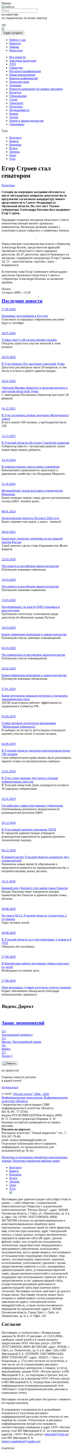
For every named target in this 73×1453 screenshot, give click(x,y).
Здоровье (15, 85)
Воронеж (15, 144)
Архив (13, 117)
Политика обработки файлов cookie (36, 1160)
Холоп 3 (7, 1054)
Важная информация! (23, 78)
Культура (15, 92)
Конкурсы (16, 50)
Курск (13, 148)
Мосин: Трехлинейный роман (21, 1040)
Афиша (14, 46)
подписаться (10, 1087)
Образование (18, 96)
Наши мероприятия (22, 74)
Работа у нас (17, 39)
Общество (16, 67)
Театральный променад (17, 1032)
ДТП (12, 64)
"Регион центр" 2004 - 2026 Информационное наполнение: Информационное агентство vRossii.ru (35, 1097)
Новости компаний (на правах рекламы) (36, 89)
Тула (12, 158)
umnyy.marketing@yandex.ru (21, 1441)
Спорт (13, 99)
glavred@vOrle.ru (56, 1434)
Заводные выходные (22, 60)
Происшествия (19, 81)
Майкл (6, 1047)
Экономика (16, 124)
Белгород (15, 137)
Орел (12, 155)
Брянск (14, 141)
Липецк (14, 151)
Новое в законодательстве (26, 120)
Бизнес (13, 113)
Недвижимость (19, 110)
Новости (15, 43)
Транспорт (16, 103)
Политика (16, 106)
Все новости (17, 57)
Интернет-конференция (25, 71)
